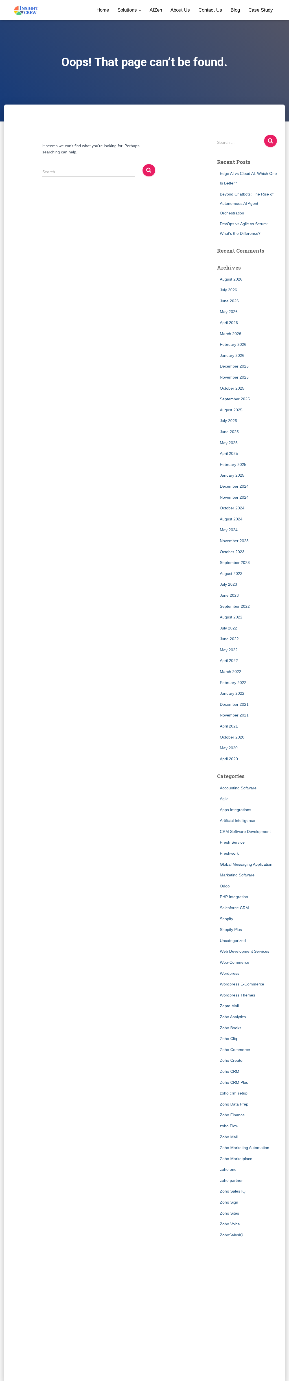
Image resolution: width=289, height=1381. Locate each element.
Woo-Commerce (234, 962)
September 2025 (235, 399)
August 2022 (231, 617)
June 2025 (229, 431)
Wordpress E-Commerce (242, 984)
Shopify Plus (231, 929)
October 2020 (232, 737)
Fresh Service (232, 842)
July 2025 (228, 420)
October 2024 (232, 508)
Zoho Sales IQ (233, 1191)
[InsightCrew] (26, 10)
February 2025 (233, 464)
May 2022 (229, 650)
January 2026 (232, 355)
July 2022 (228, 628)
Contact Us (210, 10)
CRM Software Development (245, 831)
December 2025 (234, 366)
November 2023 (234, 540)
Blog (235, 10)
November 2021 (234, 715)
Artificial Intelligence (237, 820)
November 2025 (234, 377)
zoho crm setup (234, 1093)
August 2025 (231, 410)
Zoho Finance (232, 1115)
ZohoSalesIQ (231, 1235)
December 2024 (234, 486)
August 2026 (231, 279)
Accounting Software (238, 788)
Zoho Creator (232, 1060)
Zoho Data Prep (234, 1104)
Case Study (260, 10)
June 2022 (229, 639)
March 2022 (230, 671)
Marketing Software (237, 875)
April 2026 (229, 322)
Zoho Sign (229, 1202)
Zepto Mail (229, 1006)
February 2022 (233, 682)
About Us (180, 10)
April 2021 (229, 726)
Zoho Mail (229, 1137)
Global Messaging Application (246, 864)
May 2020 (229, 748)
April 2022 (229, 660)
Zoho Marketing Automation (244, 1147)
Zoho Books (230, 1028)
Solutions (127, 10)
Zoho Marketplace (236, 1158)
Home (103, 10)
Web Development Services (244, 951)
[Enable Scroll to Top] (278, 1370)
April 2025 (229, 453)
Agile (224, 798)
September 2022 (235, 606)
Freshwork (229, 853)
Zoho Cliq (228, 1038)
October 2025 (232, 388)
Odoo (225, 886)
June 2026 (229, 301)
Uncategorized (233, 940)
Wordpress (229, 973)
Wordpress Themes (237, 995)
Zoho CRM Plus (234, 1082)
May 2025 (229, 442)
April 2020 (229, 759)
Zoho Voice (230, 1224)
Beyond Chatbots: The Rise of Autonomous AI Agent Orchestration (246, 203)
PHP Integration (234, 896)
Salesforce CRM (234, 908)
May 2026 (229, 311)
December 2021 (234, 704)
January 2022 (232, 693)
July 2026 (228, 290)
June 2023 (229, 595)
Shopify (226, 919)
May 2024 (229, 529)
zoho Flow (229, 1126)
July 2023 (228, 584)
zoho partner (231, 1180)
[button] (139, 10)
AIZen (156, 10)
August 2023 (231, 573)
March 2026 (230, 333)
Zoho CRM (229, 1071)
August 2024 (231, 519)
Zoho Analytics (233, 1017)
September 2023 (235, 562)
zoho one (228, 1169)
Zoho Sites (229, 1213)
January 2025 (232, 475)
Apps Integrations (235, 809)
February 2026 (233, 344)
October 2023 (232, 552)
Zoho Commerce (235, 1049)
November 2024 (234, 497)
